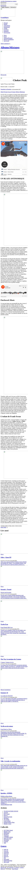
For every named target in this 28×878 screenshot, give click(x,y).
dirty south (6, 862)
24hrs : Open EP (6, 557)
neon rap (6, 855)
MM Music (6, 833)
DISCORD (3, 527)
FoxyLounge (7, 32)
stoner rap (6, 853)
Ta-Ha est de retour (7, 726)
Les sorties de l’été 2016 (7, 695)
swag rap (6, 851)
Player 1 (6, 815)
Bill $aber (6, 818)
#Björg (17, 92)
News (5, 35)
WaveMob (6, 840)
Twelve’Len (4, 624)
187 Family (6, 819)
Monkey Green (7, 823)
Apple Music (7, 25)
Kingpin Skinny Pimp (9, 822)
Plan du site (3, 867)
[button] (3, 5)
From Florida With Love (7, 627)
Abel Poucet (15, 869)
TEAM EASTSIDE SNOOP (11, 811)
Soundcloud (7, 27)
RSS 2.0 (3, 869)
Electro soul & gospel (6, 592)
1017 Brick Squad (8, 830)
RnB (11, 804)
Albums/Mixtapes (8, 38)
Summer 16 (4, 693)
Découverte (3, 74)
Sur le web (6, 41)
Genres (3, 846)
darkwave (6, 856)
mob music (6, 859)
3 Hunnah (6, 836)
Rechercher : (4, 2)
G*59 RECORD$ (8, 837)
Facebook (6, 30)
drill (5, 858)
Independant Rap (8, 860)
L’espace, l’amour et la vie (7, 662)
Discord (6, 23)
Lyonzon (6, 841)
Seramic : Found (6, 589)
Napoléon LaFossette (6, 89)
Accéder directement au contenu (8, 1)
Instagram (6, 31)
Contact (22, 867)
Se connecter (10, 867)
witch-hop (6, 852)
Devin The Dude (8, 816)
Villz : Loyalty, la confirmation (10, 761)
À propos (16, 867)
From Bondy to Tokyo (6, 729)
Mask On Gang (7, 838)
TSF (5, 843)
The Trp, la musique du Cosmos (11, 659)
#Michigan (22, 92)
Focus (5, 36)
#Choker (13, 92)
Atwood (6, 812)
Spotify (5, 24)
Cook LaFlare (7, 821)
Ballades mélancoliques (6, 796)
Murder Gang (7, 831)
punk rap (6, 849)
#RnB (2, 92)
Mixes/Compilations (9, 39)
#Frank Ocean (7, 92)
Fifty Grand (6, 814)
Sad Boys (6, 834)
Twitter (5, 28)
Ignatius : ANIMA (6, 793)
